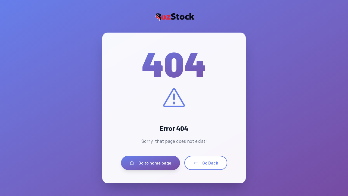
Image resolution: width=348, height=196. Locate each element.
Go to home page (154, 162)
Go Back (210, 162)
